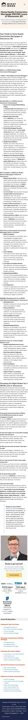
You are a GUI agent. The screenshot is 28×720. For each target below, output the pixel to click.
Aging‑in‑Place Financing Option (13, 691)
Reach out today (11, 508)
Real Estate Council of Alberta (7, 604)
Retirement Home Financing (11, 689)
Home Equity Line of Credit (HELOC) (14, 654)
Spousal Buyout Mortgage (11, 646)
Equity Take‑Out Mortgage (11, 658)
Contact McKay (14, 575)
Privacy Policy (6, 716)
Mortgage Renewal (9, 642)
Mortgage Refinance (9, 644)
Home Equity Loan (9, 656)
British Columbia (10, 19)
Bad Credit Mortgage (10, 667)
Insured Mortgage (9, 631)
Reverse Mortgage (9, 679)
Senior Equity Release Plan (11, 687)
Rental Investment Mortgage (12, 671)
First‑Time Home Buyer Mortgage (13, 629)
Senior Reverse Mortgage (11, 685)
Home (2, 19)
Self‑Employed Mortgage (11, 669)
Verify (7, 593)
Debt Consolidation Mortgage (12, 660)
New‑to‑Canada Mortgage (11, 633)
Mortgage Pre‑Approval (10, 627)
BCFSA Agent (7, 587)
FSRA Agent (20, 587)
